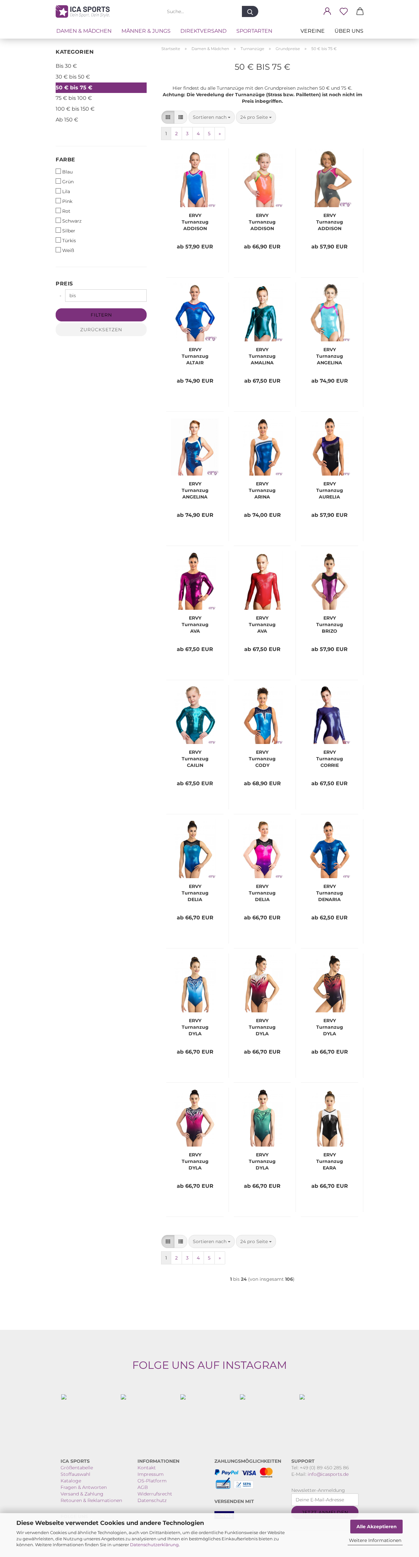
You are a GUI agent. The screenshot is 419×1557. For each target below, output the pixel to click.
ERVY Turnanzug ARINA (262, 490)
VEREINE (313, 31)
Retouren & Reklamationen (91, 1500)
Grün (68, 182)
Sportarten (254, 31)
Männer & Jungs (146, 31)
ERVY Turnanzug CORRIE (329, 758)
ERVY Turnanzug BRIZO (329, 624)
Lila (66, 191)
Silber (68, 231)
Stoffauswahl (75, 1474)
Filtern (101, 315)
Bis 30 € (66, 66)
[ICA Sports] (85, 11)
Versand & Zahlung (82, 1494)
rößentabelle (78, 1468)
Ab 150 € (67, 120)
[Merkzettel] (344, 11)
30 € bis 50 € (73, 77)
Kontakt (146, 1468)
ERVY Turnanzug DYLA (195, 1027)
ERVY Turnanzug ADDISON (195, 221)
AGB (142, 1487)
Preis (64, 284)
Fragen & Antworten (84, 1487)
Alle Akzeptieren (376, 1527)
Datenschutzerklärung (154, 1544)
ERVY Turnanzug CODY (262, 758)
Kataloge (71, 1481)
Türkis (69, 241)
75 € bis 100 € (74, 98)
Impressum (150, 1474)
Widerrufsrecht (154, 1494)
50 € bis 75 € (74, 87)
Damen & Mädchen (84, 31)
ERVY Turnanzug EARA (329, 1161)
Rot (66, 211)
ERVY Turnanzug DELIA (195, 892)
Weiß (68, 250)
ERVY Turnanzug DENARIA (329, 892)
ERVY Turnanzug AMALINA (262, 356)
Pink (67, 201)
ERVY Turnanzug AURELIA (329, 490)
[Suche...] (250, 11)
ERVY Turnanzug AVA (195, 624)
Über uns (349, 31)
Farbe (65, 159)
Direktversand (203, 31)
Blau (67, 172)
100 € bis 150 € (75, 109)
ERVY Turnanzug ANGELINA (329, 356)
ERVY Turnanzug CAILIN (195, 758)
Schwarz (72, 221)
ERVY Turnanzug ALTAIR (195, 356)
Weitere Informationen (375, 1540)
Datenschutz (152, 1500)
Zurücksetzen (101, 330)
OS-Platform (152, 1481)
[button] (327, 11)
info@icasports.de (328, 1474)
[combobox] (212, 117)
